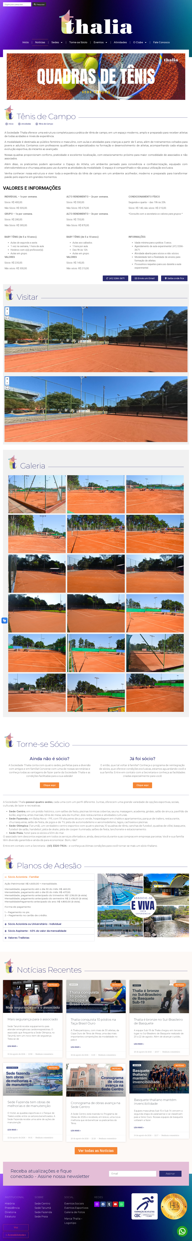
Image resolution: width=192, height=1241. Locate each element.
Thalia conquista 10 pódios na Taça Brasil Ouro (93, 1021)
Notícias (40, 42)
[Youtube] (115, 1204)
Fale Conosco (161, 42)
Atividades (120, 42)
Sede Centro (42, 1203)
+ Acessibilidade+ (16, 1234)
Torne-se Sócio (78, 42)
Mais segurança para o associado (33, 1019)
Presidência (12, 1207)
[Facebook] (103, 1204)
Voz (16, 1227)
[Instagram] (97, 1204)
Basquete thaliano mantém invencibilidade (155, 1101)
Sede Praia (41, 1216)
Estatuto (10, 1216)
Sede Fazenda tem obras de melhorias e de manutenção (29, 1104)
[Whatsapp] (121, 1204)
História (10, 1203)
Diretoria (10, 1212)
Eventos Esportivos (76, 1207)
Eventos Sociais (74, 1203)
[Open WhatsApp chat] (182, 1231)
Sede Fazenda (43, 1212)
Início (25, 42)
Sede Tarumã (43, 1207)
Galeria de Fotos (74, 1212)
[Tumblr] (109, 1204)
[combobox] (17, 4)
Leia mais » (13, 1046)
